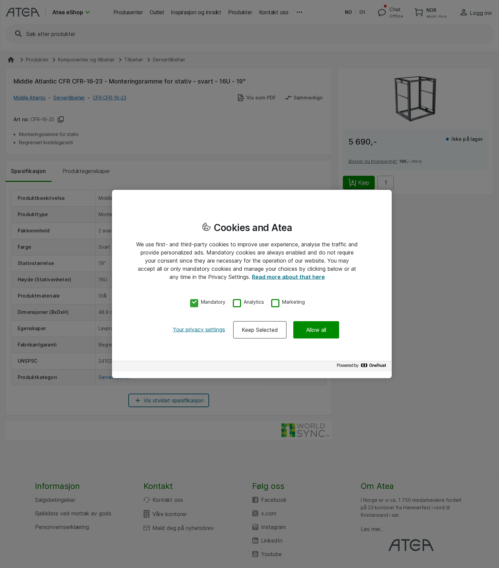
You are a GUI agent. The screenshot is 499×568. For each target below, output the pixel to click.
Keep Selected (260, 329)
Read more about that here (288, 276)
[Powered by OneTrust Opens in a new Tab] (362, 367)
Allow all (316, 329)
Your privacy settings (199, 329)
